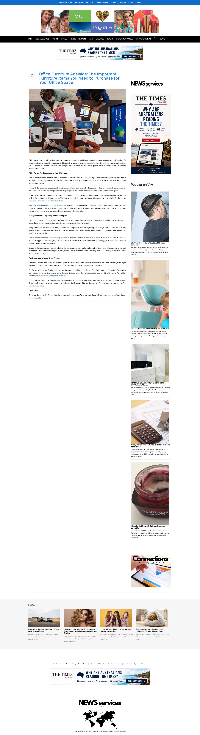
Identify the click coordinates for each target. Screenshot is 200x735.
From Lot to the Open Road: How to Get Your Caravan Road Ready (44, 630)
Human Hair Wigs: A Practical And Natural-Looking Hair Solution (115, 630)
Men (132, 2)
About (55, 664)
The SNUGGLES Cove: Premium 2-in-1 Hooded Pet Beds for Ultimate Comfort (150, 630)
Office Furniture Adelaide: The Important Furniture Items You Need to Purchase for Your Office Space (79, 78)
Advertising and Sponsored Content (135, 664)
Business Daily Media (120, 2)
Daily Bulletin (102, 2)
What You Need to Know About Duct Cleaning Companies (148, 244)
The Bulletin (90, 2)
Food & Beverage (42, 39)
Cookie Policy (83, 664)
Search (163, 39)
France (73, 39)
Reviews (110, 39)
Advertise (93, 664)
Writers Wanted (103, 664)
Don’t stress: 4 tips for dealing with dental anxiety (150, 329)
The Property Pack (143, 39)
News (91, 39)
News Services (65, 2)
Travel (64, 39)
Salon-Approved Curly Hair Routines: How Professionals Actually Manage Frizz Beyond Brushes (80, 631)
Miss (139, 2)
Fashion (55, 39)
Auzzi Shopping (116, 664)
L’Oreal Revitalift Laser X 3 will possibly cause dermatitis (148, 527)
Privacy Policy (71, 664)
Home (30, 39)
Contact (61, 664)
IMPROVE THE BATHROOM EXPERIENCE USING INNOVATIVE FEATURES (147, 384)
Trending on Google (124, 39)
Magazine (82, 39)
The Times (78, 2)
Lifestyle (100, 39)
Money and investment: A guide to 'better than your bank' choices (150, 446)
